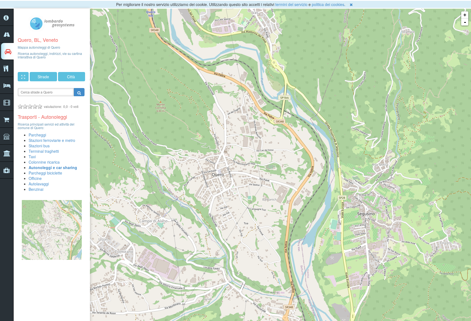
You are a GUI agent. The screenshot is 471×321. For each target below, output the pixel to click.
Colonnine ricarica (44, 162)
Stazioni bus (39, 145)
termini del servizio (291, 4)
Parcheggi (37, 135)
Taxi (32, 156)
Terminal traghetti (44, 151)
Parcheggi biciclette (45, 173)
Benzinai (36, 189)
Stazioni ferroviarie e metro (52, 140)
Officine (35, 178)
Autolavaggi (39, 183)
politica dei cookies (328, 4)
